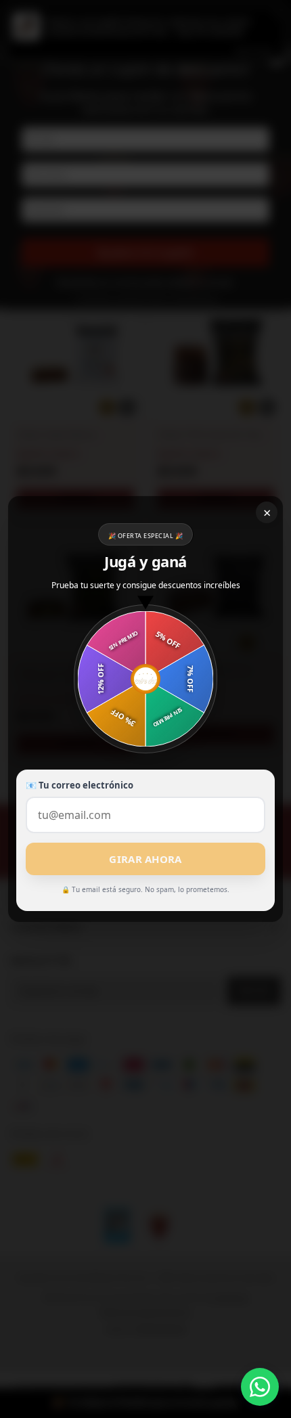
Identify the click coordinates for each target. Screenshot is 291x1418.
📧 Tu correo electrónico (79, 785)
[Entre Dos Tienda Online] (260, 1387)
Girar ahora (145, 859)
